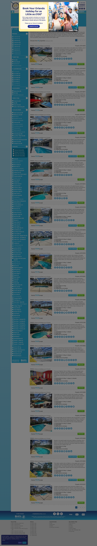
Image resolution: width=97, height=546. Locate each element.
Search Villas (33, 26)
